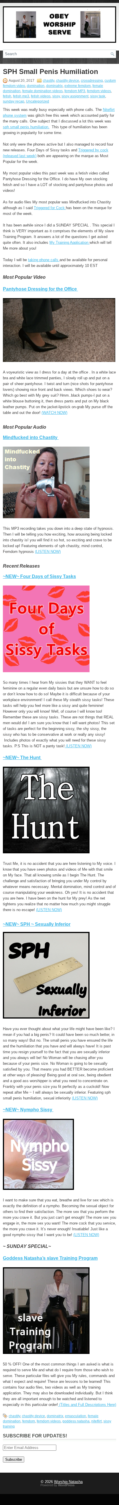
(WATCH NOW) (54, 412)
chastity (48, 81)
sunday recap (13, 101)
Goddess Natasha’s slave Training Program (50, 1258)
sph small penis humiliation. (26, 127)
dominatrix (54, 86)
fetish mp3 (21, 96)
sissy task (97, 96)
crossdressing (92, 81)
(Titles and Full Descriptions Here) (87, 1404)
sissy (56, 96)
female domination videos (42, 91)
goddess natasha (76, 1421)
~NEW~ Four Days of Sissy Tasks (39, 576)
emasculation (75, 1416)
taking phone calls (44, 260)
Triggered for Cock (50, 208)
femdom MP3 (74, 91)
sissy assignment (75, 96)
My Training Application (69, 242)
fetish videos (41, 96)
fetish (7, 96)
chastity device (67, 81)
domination (35, 86)
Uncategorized (37, 101)
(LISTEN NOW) (48, 551)
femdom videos (99, 91)
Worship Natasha (68, 1482)
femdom (28, 1421)
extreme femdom (77, 86)
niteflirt (96, 1421)
